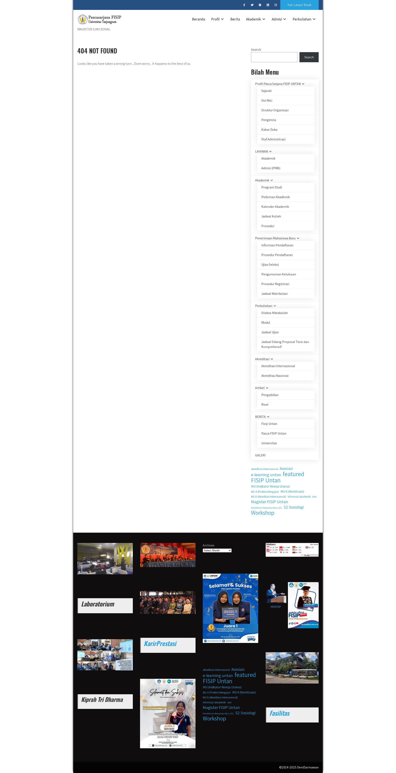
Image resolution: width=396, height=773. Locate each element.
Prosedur (267, 226)
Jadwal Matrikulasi (274, 293)
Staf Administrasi (273, 139)
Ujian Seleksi (270, 264)
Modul (265, 322)
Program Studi (271, 187)
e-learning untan (266, 474)
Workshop (262, 512)
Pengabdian (269, 395)
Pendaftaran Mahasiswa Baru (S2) (266, 507)
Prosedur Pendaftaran (277, 255)
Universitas (269, 443)
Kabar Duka (269, 129)
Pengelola (268, 120)
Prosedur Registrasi (275, 284)
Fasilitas (279, 713)
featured (293, 473)
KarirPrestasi (160, 643)
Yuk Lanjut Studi (299, 5)
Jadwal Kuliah (271, 216)
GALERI (260, 455)
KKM (314, 496)
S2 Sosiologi (294, 507)
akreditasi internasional (264, 469)
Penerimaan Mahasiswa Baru (275, 238)
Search (256, 49)
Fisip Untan (269, 424)
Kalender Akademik (275, 206)
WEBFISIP (276, 607)
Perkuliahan (302, 19)
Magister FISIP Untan (269, 501)
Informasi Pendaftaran (277, 245)
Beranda (198, 19)
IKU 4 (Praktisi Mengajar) (265, 491)
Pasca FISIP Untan (273, 433)
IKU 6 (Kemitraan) (292, 491)
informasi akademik (299, 496)
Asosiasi (286, 468)
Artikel (260, 388)
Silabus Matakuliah (274, 313)
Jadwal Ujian (270, 332)
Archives (208, 545)
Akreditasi (262, 359)
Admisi (277, 19)
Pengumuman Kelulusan (278, 274)
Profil (215, 19)
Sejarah (266, 91)
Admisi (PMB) (270, 168)
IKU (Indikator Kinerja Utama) (270, 486)
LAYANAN (261, 151)
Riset (265, 404)
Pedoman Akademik (275, 197)
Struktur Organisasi (275, 110)
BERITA (260, 417)
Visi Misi (266, 100)
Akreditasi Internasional (278, 366)
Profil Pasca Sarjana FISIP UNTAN (278, 84)
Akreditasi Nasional (275, 376)
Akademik (253, 19)
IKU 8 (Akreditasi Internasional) (268, 496)
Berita (235, 19)
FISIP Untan (265, 480)
